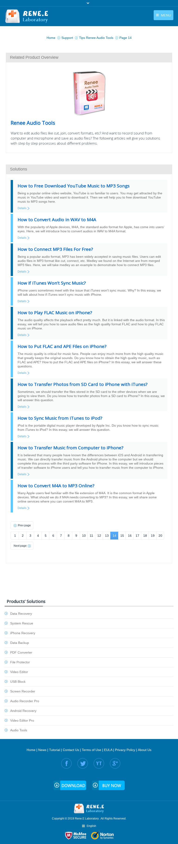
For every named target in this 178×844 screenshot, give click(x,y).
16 (130, 535)
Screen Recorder (22, 691)
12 (99, 535)
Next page (20, 545)
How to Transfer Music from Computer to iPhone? (70, 448)
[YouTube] (99, 763)
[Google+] (115, 763)
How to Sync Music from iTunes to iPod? (60, 418)
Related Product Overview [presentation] (34, 57)
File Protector (20, 662)
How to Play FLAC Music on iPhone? (55, 313)
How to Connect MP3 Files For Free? (55, 249)
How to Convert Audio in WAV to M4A (57, 220)
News (42, 750)
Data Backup (19, 643)
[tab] (89, 57)
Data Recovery (21, 613)
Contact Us (71, 750)
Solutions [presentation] (18, 169)
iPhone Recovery (22, 633)
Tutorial (54, 750)
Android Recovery (23, 711)
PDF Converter (21, 652)
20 (160, 535)
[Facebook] (66, 763)
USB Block (17, 681)
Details (22, 208)
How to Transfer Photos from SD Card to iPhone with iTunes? (82, 384)
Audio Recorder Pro (24, 701)
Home (31, 750)
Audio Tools (18, 730)
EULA (108, 750)
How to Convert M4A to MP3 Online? (56, 486)
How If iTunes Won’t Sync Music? (52, 283)
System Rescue (21, 623)
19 (153, 535)
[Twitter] (82, 763)
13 (107, 535)
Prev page (24, 525)
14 (114, 535)
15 (122, 535)
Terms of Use (91, 750)
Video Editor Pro (22, 720)
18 (145, 535)
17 (137, 535)
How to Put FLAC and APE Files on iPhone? (62, 346)
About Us (144, 750)
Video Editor (19, 672)
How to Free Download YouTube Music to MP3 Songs (74, 186)
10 (84, 535)
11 (91, 535)
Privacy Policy (125, 750)
